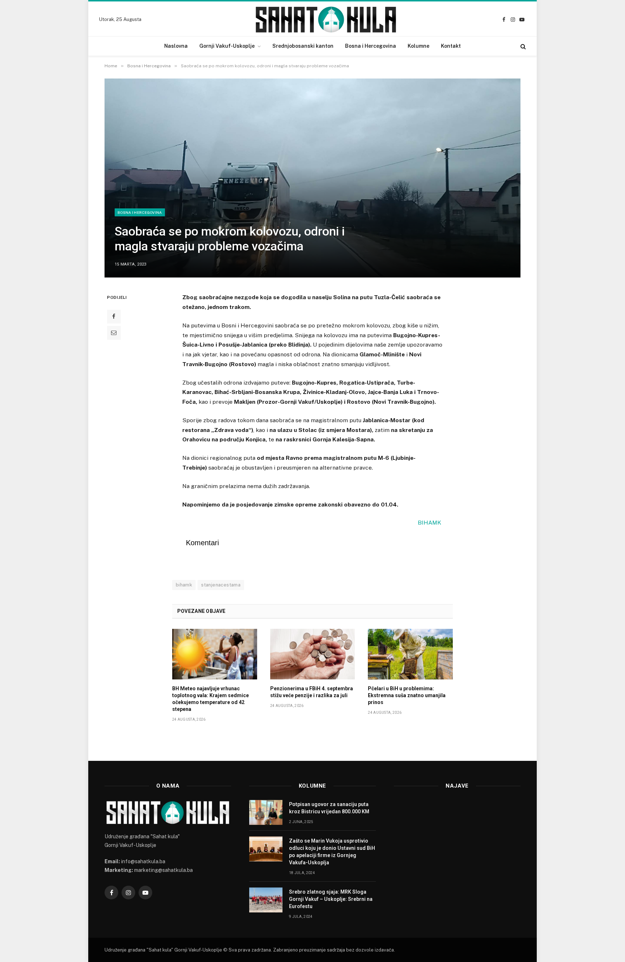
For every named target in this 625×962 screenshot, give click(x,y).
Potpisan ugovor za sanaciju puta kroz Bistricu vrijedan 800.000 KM (329, 807)
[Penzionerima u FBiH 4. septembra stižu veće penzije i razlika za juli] (312, 654)
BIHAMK (429, 522)
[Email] (114, 333)
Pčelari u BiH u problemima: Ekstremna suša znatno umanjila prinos (407, 695)
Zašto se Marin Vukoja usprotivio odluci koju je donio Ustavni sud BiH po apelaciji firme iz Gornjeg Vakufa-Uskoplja (332, 851)
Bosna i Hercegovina (370, 46)
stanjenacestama (221, 585)
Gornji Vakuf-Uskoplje (227, 46)
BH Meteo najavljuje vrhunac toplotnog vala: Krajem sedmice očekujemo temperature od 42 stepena (210, 699)
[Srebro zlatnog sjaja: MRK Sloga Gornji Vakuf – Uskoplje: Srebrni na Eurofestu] (265, 899)
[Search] (522, 46)
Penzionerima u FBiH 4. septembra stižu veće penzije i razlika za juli (311, 692)
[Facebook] (114, 316)
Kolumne (418, 46)
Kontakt (451, 46)
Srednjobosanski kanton (302, 46)
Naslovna (176, 46)
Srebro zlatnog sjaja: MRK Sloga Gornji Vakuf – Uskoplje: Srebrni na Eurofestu (331, 899)
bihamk (184, 585)
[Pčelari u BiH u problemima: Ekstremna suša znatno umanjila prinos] (410, 654)
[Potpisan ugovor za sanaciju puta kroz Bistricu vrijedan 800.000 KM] (265, 812)
